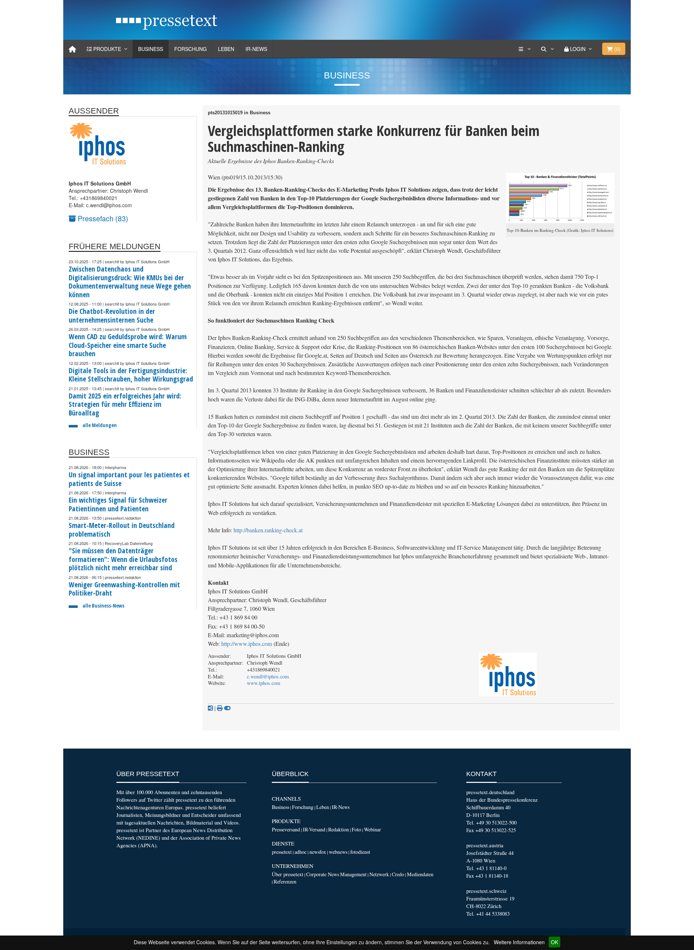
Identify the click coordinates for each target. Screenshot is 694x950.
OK (554, 942)
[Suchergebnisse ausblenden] (227, 708)
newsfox (317, 851)
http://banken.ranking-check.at (268, 530)
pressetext (282, 851)
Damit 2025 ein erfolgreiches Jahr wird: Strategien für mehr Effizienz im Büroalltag (125, 404)
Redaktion (338, 829)
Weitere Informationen (519, 942)
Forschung (190, 48)
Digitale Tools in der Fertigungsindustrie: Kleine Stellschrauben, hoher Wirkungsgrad (131, 375)
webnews (338, 851)
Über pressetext (287, 874)
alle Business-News (103, 605)
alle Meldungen (99, 425)
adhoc (301, 851)
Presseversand (286, 829)
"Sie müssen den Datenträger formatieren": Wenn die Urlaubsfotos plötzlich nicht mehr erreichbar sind (123, 559)
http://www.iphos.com (246, 644)
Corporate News (322, 874)
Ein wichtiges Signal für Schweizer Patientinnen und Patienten (118, 504)
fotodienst (360, 851)
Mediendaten (420, 874)
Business (150, 48)
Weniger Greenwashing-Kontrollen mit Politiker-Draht (124, 589)
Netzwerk (379, 874)
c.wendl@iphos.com (268, 676)
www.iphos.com (263, 683)
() (617, 48)
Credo (398, 874)
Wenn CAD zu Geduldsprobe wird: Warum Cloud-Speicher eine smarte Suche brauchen (128, 345)
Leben (226, 48)
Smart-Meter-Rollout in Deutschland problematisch (122, 529)
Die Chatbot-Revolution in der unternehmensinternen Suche (112, 315)
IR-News (256, 48)
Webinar (372, 829)
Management (353, 874)
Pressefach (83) (102, 218)
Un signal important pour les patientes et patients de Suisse (129, 479)
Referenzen (285, 881)
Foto (356, 829)
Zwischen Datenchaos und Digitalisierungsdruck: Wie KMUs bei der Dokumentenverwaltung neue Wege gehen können (130, 281)
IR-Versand (314, 829)
